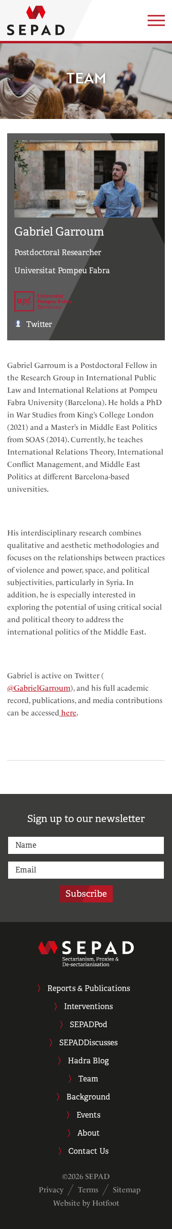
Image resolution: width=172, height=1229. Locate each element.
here (67, 712)
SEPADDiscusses (88, 1043)
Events (88, 1115)
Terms (88, 1189)
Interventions (88, 1006)
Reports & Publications (88, 988)
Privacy (51, 1189)
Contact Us (88, 1151)
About (88, 1133)
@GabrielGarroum (38, 688)
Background (88, 1097)
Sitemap (126, 1189)
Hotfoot (105, 1203)
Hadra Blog (88, 1061)
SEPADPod (89, 1025)
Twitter (38, 324)
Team (88, 1079)
